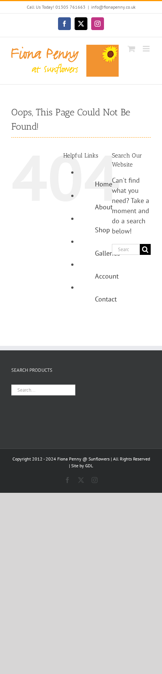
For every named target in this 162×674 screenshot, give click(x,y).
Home (103, 184)
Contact (106, 299)
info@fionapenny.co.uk (113, 7)
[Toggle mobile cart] (131, 49)
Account (107, 276)
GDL (89, 465)
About (104, 207)
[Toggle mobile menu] (147, 49)
